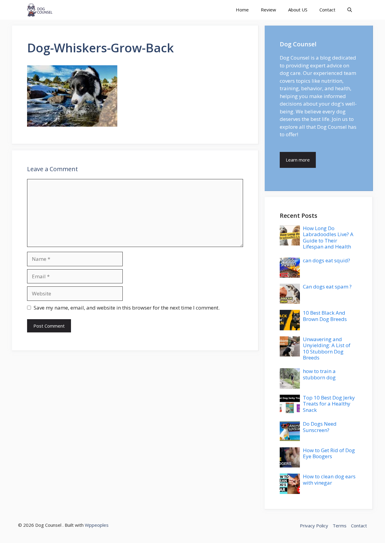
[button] (349, 10)
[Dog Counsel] (39, 10)
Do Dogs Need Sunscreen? (320, 426)
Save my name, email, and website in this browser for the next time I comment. (127, 307)
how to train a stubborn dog (319, 374)
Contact (327, 10)
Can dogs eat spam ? (327, 286)
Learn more (298, 160)
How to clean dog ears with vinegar (329, 479)
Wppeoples (97, 525)
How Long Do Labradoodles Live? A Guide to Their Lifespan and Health (328, 237)
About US (297, 10)
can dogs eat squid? (326, 260)
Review (268, 10)
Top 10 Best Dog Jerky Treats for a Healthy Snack (329, 403)
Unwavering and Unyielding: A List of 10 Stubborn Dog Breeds (326, 348)
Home (242, 10)
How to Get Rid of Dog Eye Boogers (329, 453)
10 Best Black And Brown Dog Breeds (325, 315)
